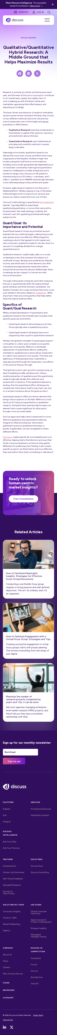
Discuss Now (37, 866)
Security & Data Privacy (9, 892)
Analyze (7, 821)
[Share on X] (37, 73)
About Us (7, 954)
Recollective (37, 977)
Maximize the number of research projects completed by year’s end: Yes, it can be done (23, 699)
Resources (8, 990)
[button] (53, 4)
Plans (6, 983)
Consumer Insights (12, 911)
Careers (6, 967)
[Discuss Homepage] (14, 20)
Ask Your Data (9, 841)
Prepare (6, 809)
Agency (6, 930)
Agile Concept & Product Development (41, 921)
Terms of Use (8, 1020)
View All (40, 983)
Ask (4, 815)
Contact (23, 12)
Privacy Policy (38, 1015)
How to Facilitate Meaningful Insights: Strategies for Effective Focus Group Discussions (24, 576)
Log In (40, 12)
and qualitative (46, 202)
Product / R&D (10, 918)
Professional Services (41, 809)
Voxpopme (36, 958)
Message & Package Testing (38, 935)
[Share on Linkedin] (28, 73)
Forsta (34, 964)
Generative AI (9, 866)
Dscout (34, 971)
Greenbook (41, 293)
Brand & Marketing (11, 924)
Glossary (8, 998)
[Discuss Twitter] (11, 1027)
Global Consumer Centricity (39, 912)
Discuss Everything (40, 872)
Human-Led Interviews (13, 872)
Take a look (34, 6)
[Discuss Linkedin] (4, 1027)
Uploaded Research (12, 885)
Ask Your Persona (11, 848)
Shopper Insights (39, 928)
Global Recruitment (40, 815)
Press (5, 961)
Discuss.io (7, 437)
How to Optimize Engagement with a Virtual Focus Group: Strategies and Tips (28, 638)
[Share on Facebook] (20, 73)
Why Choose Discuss (13, 973)
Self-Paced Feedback (13, 878)
